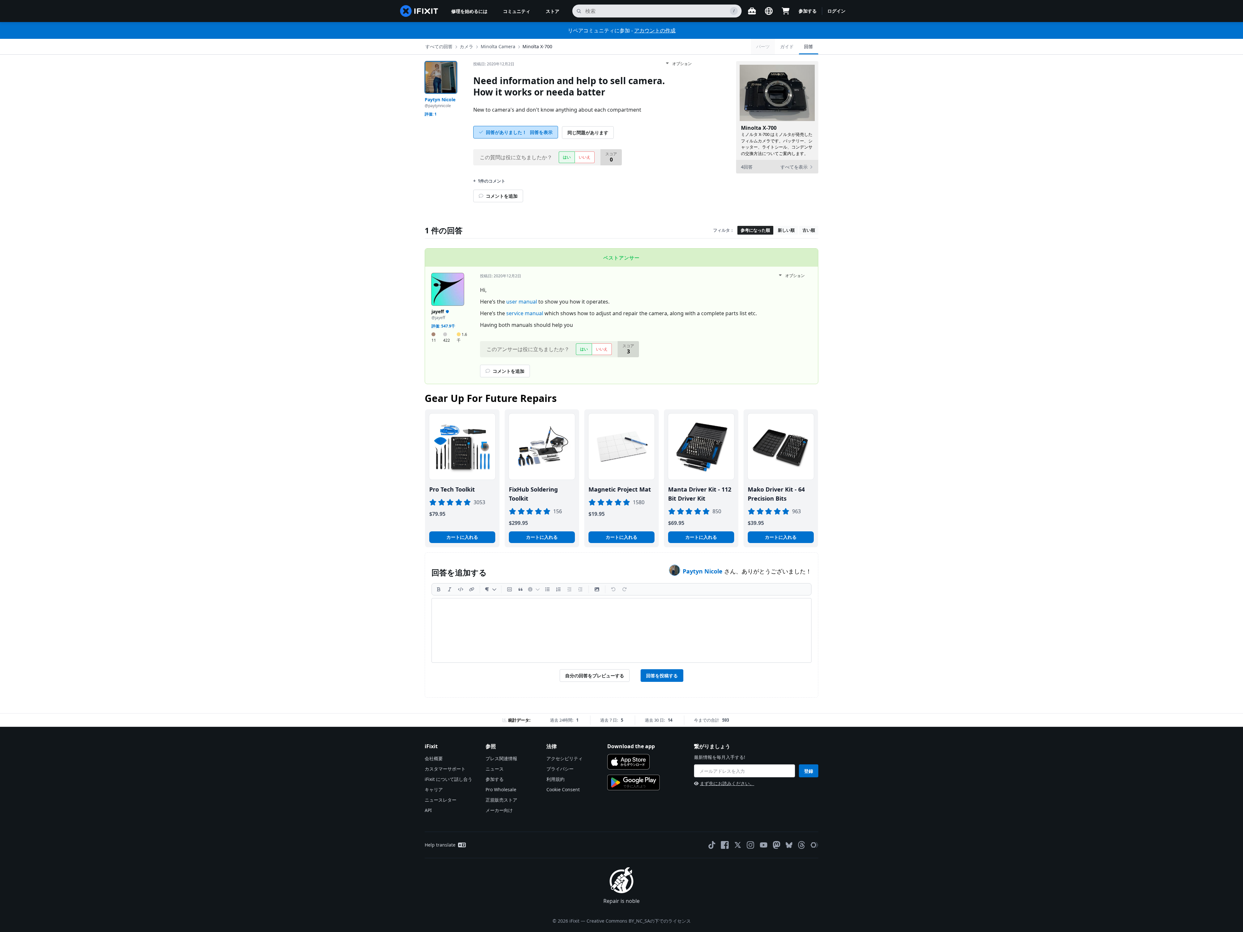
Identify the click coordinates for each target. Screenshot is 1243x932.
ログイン (836, 11)
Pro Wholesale (501, 789)
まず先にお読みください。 (727, 783)
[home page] (419, 11)
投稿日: (493, 64)
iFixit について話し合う (448, 779)
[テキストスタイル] (490, 589)
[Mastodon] (776, 845)
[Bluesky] (789, 845)
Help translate (440, 845)
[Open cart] (785, 11)
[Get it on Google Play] (633, 782)
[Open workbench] (751, 11)
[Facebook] (725, 845)
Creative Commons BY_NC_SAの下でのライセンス (639, 921)
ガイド (787, 46)
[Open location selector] (768, 11)
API (428, 810)
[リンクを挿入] (471, 589)
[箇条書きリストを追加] (547, 589)
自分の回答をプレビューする (594, 675)
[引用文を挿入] (520, 589)
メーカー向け (499, 810)
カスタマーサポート (445, 769)
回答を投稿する (662, 675)
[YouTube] (763, 845)
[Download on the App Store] (628, 762)
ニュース (495, 769)
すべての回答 (439, 46)
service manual (524, 313)
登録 (808, 771)
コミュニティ (516, 11)
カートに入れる (462, 537)
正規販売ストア (501, 800)
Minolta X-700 (537, 46)
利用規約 (555, 779)
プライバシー (560, 769)
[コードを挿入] (460, 589)
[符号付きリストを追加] (558, 589)
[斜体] (449, 589)
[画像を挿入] (597, 589)
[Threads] (801, 845)
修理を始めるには (469, 11)
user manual (521, 301)
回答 (808, 46)
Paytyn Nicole (703, 571)
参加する (808, 11)
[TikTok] (712, 845)
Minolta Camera (498, 46)
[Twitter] (738, 845)
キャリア (434, 789)
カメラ (466, 46)
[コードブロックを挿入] (509, 589)
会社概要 (434, 758)
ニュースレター (440, 800)
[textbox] (621, 630)
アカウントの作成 (655, 30)
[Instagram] (751, 845)
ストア (552, 11)
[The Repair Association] (814, 845)
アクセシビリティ (564, 758)
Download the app (631, 746)
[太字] (438, 589)
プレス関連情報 (501, 758)
